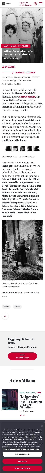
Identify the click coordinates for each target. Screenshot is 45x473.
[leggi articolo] (10, 399)
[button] (21, 415)
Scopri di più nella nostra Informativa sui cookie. (21, 449)
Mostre (6, 307)
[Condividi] (13, 316)
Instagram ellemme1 (24, 72)
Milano (17, 307)
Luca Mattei (8, 66)
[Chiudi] (42, 426)
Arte (25, 45)
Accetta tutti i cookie (22, 468)
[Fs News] (7, 3)
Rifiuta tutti (22, 461)
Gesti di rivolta (27, 96)
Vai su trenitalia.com (22, 356)
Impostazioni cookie (22, 454)
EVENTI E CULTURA (13, 45)
